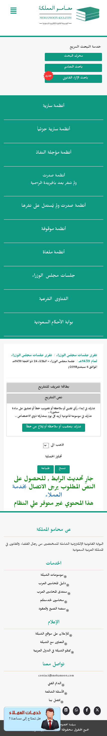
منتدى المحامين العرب (52, 592)
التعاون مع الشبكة (52, 643)
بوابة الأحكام (53, 323)
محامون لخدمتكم (52, 601)
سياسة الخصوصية (66, 725)
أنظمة (53, 107)
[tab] (53, 398)
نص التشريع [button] (53, 398)
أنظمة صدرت (53, 206)
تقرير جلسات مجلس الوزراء (76, 356)
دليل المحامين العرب (52, 584)
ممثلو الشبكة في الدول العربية (52, 651)
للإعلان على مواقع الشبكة (52, 634)
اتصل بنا (54, 701)
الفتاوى (53, 300)
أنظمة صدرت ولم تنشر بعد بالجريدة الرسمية (54, 180)
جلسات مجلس (53, 276)
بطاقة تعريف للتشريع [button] (53, 387)
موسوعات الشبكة (52, 575)
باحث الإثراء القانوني (75, 78)
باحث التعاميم (73, 67)
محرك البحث (73, 56)
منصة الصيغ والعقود (52, 609)
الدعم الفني (54, 684)
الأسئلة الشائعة (54, 692)
